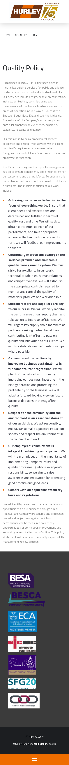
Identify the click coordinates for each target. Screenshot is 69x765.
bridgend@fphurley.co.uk (42, 744)
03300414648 (20, 744)
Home (7, 35)
